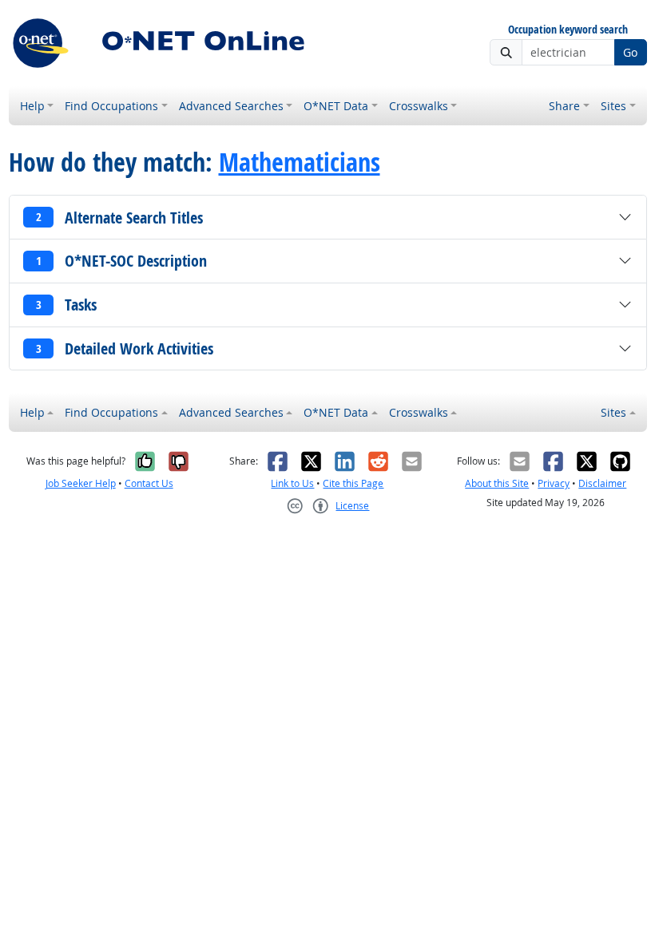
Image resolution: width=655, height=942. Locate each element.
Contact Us (149, 483)
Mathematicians (299, 162)
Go (630, 52)
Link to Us (292, 483)
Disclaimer (602, 483)
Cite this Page (353, 483)
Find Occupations (111, 105)
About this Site (497, 483)
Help (32, 105)
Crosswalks (418, 105)
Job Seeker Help (81, 483)
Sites (613, 105)
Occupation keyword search (568, 30)
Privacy (554, 483)
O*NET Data (336, 105)
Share (564, 105)
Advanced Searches (231, 105)
